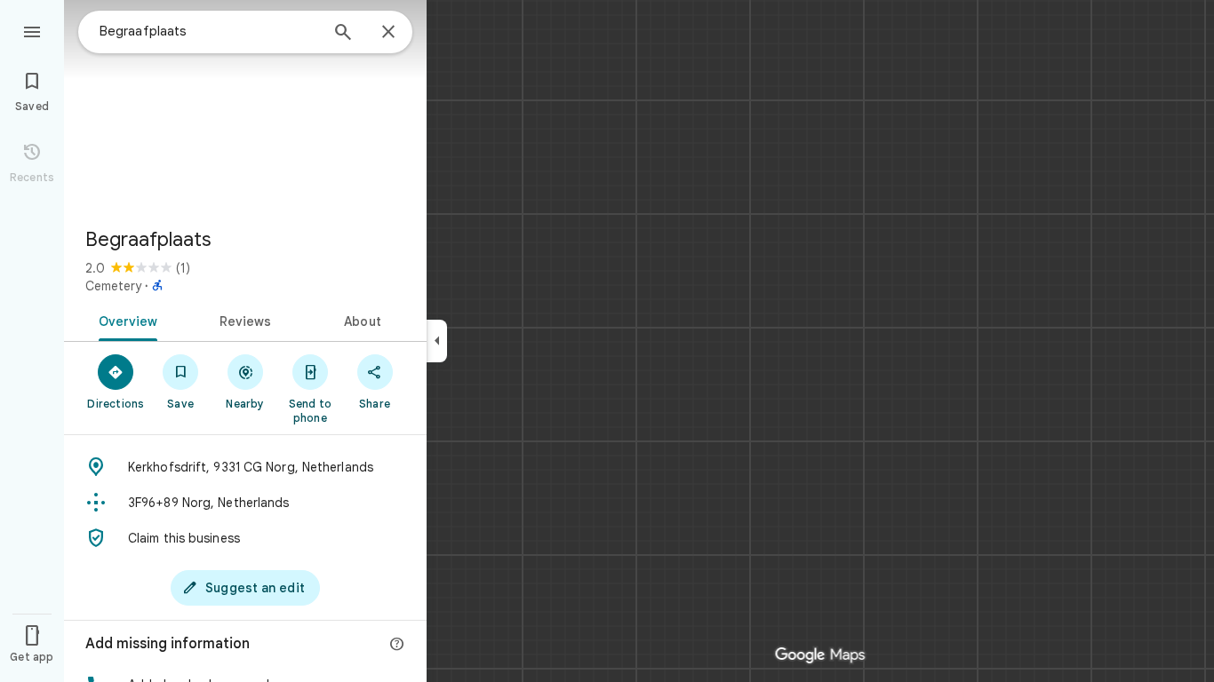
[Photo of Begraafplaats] (245, 106)
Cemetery (113, 286)
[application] (607, 341)
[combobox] (209, 31)
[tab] (125, 319)
